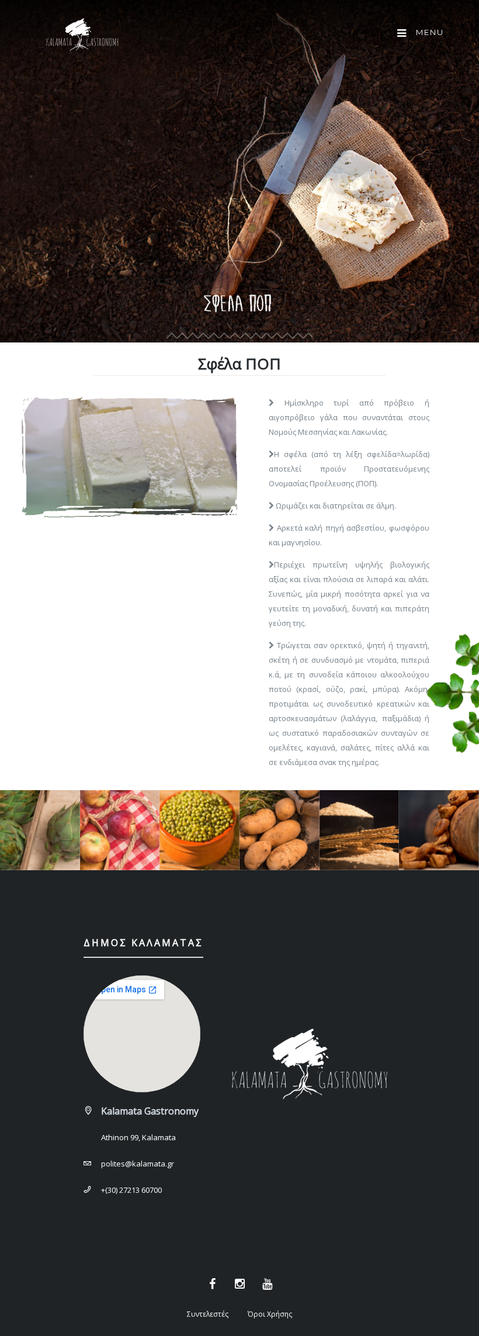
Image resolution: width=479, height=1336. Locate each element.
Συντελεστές (207, 1314)
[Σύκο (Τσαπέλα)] (439, 830)
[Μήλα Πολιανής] (120, 830)
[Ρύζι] (360, 830)
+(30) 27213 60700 (131, 1190)
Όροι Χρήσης (270, 1314)
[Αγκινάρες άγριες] (40, 830)
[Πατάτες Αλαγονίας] (279, 830)
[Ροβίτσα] (199, 830)
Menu (428, 32)
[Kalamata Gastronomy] (81, 37)
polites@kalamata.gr (137, 1163)
